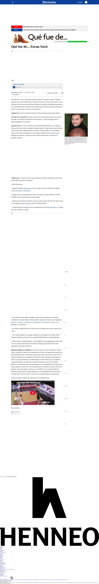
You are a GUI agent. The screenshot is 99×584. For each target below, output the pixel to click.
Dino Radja (26, 191)
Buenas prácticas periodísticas (56, 579)
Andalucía (1, 551)
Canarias (1, 553)
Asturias (1, 558)
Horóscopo (67, 271)
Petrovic (13, 322)
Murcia (1, 548)
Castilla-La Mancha (3, 552)
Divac (21, 322)
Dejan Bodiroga (26, 203)
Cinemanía (1, 574)
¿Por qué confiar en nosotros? (15, 413)
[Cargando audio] (14, 87)
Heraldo (1, 572)
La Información (2, 573)
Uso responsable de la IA (65, 579)
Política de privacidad (13, 579)
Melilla (1, 560)
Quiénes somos (49, 579)
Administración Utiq (41, 579)
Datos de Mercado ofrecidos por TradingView (7, 569)
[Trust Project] (14, 411)
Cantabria (1, 557)
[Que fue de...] (49, 38)
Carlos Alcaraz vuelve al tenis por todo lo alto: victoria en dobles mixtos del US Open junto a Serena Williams (49, 30)
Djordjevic (38, 322)
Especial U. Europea (3, 564)
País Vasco (1, 554)
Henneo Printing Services (4, 576)
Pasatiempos (2, 567)
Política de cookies (20, 579)
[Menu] (12, 2)
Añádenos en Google (52, 93)
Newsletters (2, 568)
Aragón (1, 556)
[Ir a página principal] (49, 2)
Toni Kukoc (18, 191)
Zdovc (54, 322)
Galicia (1, 561)
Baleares (1, 555)
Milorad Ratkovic (52, 207)
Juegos (1, 565)
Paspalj (47, 322)
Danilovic (29, 322)
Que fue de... (14, 92)
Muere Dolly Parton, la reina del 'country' (33, 26)
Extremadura (2, 559)
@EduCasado (67, 144)
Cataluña (1, 549)
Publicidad (1, 575)
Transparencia (25, 579)
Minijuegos (2, 566)
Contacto (45, 579)
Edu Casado (15, 94)
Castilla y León (2, 550)
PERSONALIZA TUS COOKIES (32, 579)
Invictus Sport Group (52, 133)
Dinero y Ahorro (2, 570)
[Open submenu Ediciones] (80, 2)
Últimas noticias (2, 562)
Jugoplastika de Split (30, 188)
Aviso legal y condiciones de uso (5, 579)
